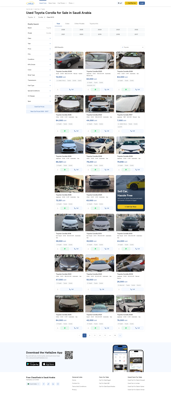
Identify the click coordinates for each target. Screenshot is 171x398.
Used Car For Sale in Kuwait (136, 380)
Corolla (74, 80)
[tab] (58, 23)
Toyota (69, 80)
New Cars (52, 3)
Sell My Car (132, 3)
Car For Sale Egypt (105, 380)
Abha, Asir (121, 285)
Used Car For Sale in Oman (136, 389)
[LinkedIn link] (53, 384)
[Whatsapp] (95, 89)
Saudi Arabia (33, 384)
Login (142, 3)
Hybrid (79, 80)
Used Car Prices (39, 107)
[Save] (81, 54)
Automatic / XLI (91, 85)
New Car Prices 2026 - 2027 (39, 111)
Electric (139, 285)
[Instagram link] (57, 384)
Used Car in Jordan (134, 383)
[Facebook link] (43, 384)
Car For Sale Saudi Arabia (107, 386)
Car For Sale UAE (104, 383)
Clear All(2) (50, 17)
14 (115, 335)
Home (74, 380)
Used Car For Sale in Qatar (136, 386)
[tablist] (100, 23)
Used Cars (43, 3)
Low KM (120, 127)
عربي (121, 3)
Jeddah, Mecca (61, 80)
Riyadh (90, 82)
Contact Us (75, 383)
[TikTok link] (48, 384)
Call (72, 89)
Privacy (74, 389)
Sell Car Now (131, 207)
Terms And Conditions (79, 386)
